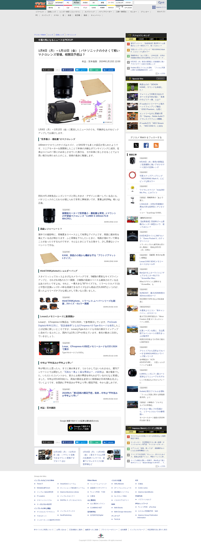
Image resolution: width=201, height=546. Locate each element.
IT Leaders (41, 496)
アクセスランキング (141, 35)
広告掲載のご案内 (75, 530)
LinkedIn (110, 70)
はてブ (83, 70)
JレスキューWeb (120, 496)
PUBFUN (138, 496)
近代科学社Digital (96, 515)
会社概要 (123, 530)
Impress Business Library (69, 492)
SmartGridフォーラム (68, 484)
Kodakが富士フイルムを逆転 (152, 391)
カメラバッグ (90, 12)
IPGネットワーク (141, 504)
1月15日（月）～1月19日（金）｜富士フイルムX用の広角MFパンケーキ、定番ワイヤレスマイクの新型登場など (94, 458)
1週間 (151, 39)
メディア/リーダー (105, 12)
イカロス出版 (116, 480)
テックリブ (115, 516)
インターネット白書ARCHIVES (48, 520)
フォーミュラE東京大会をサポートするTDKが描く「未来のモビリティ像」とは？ (152, 97)
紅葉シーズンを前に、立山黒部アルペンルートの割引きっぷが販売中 (152, 333)
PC (37, 15)
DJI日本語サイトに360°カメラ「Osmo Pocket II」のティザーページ (152, 238)
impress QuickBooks (145, 492)
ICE (136, 480)
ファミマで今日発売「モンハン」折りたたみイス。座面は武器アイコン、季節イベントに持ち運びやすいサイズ (148, 456)
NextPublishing (66, 515)
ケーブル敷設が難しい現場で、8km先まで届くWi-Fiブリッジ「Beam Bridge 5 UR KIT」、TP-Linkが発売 (148, 462)
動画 (85, 15)
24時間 (141, 39)
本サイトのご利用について (44, 530)
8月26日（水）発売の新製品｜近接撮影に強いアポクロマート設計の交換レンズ (152, 164)
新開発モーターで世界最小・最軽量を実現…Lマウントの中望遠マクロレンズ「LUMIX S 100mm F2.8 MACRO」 (89, 216)
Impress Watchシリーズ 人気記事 (147, 428)
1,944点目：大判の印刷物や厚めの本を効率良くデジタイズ (152, 207)
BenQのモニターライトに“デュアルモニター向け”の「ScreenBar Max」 (152, 275)
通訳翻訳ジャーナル (121, 492)
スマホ (56, 15)
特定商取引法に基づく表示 (157, 530)
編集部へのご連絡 (91, 530)
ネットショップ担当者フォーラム (72, 488)
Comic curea (143, 488)
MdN (113, 504)
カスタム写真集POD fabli (148, 511)
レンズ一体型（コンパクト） (70, 12)
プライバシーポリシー (109, 530)
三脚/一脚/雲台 (121, 12)
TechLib (117, 519)
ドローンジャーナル (44, 500)
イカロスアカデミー (121, 500)
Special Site (137, 79)
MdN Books (118, 508)
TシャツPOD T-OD (97, 492)
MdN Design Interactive (123, 512)
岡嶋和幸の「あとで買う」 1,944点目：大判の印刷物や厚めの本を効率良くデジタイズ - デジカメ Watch (148, 58)
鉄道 (69, 15)
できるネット (42, 516)
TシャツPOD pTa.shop (147, 507)
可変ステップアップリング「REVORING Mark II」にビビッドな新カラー (152, 178)
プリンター (145, 12)
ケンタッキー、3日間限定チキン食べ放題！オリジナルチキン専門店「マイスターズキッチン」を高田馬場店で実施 (147, 444)
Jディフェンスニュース (122, 488)
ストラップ (46, 15)
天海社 (140, 484)
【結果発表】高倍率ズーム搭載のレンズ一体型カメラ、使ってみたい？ (152, 224)
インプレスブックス (67, 511)
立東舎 (92, 496)
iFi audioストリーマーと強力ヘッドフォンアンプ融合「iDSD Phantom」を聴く (152, 106)
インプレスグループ (137, 530)
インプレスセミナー (67, 496)
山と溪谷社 (92, 500)
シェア (69, 70)
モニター (133, 12)
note (96, 70)
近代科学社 (92, 512)
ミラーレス (40, 12)
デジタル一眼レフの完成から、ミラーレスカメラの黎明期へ (152, 411)
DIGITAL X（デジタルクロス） (71, 500)
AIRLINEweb (119, 484)
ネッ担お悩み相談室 (44, 504)
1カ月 (162, 39)
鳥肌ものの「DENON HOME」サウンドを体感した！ (151, 87)
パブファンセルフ (144, 499)
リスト (57, 70)
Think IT (40, 484)
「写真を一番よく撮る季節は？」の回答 (82, 372)
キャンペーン (96, 15)
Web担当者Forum (43, 488)
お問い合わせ (61, 530)
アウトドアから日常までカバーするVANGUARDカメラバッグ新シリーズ (152, 353)
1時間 (131, 39)
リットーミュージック (98, 484)
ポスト (49, 70)
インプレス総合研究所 (45, 492)
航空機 (77, 15)
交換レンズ (52, 12)
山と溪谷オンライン (97, 504)
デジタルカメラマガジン (46, 512)
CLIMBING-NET (96, 508)
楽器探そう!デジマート (98, 488)
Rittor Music (92, 480)
